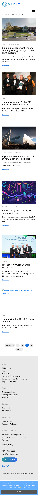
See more (5, 65)
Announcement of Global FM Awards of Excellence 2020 (16, 103)
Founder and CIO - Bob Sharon (11, 153)
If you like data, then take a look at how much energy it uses (18, 157)
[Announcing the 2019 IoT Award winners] (19, 290)
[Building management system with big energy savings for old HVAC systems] (19, 19)
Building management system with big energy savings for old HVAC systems (18, 50)
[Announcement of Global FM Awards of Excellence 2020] (19, 73)
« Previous (10, 345)
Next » (19, 349)
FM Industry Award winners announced (16, 266)
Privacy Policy (7, 445)
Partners (5, 373)
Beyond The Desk (9, 381)
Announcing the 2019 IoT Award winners (18, 320)
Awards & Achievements (11, 376)
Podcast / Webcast (9, 424)
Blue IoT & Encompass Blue (10, 44)
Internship (6, 411)
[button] (33, 10)
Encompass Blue (8, 392)
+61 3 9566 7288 (8, 451)
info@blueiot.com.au (10, 454)
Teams (4, 371)
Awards (4, 98)
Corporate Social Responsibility (14, 379)
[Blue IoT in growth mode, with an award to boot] (19, 182)
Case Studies (7, 421)
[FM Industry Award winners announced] (19, 236)
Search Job (6, 408)
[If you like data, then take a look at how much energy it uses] (19, 128)
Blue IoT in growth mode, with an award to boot (17, 211)
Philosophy (6, 368)
